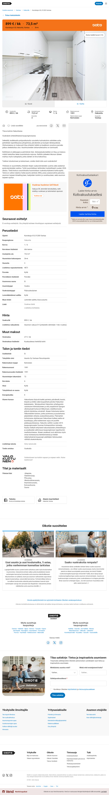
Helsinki (20, 629)
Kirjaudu (99, 3)
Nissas (91, 629)
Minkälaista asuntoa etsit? (60, 668)
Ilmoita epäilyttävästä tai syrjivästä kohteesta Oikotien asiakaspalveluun (54, 600)
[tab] (28, 104)
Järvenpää (16, 630)
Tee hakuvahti (91, 714)
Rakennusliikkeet (53, 723)
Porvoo (16, 632)
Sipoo (26, 629)
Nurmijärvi (24, 630)
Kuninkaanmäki (70, 632)
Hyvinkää (23, 632)
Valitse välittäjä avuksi (9, 726)
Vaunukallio (94, 632)
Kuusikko (79, 632)
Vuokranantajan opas (9, 723)
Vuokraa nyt (38, 196)
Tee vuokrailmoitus (8, 717)
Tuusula (38, 629)
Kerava (31, 629)
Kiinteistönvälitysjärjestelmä (57, 720)
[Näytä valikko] (106, 3)
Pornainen (41, 630)
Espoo (44, 629)
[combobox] (93, 672)
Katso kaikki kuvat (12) (94, 35)
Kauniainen (33, 630)
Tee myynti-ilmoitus (8, 714)
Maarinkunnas (74, 630)
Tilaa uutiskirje (57, 695)
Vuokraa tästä (29, 304)
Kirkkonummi (31, 632)
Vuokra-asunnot (7, 10)
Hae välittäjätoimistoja (93, 717)
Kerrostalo (74, 118)
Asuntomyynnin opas (9, 720)
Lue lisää (104, 791)
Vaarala (77, 629)
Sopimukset (52, 717)
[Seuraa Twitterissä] (54, 642)
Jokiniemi (90, 630)
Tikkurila (82, 630)
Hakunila (26, 10)
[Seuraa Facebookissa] (48, 642)
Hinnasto (5, 729)
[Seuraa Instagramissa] (61, 642)
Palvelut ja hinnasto (54, 714)
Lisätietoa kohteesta (31, 308)
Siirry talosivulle (30, 444)
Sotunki (85, 632)
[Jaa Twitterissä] (57, 125)
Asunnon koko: (84, 201)
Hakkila (70, 629)
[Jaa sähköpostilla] (64, 125)
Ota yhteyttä (52, 726)
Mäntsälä (40, 632)
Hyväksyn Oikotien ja (74, 689)
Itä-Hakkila (84, 629)
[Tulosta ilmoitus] (3, 125)
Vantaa (18, 10)
